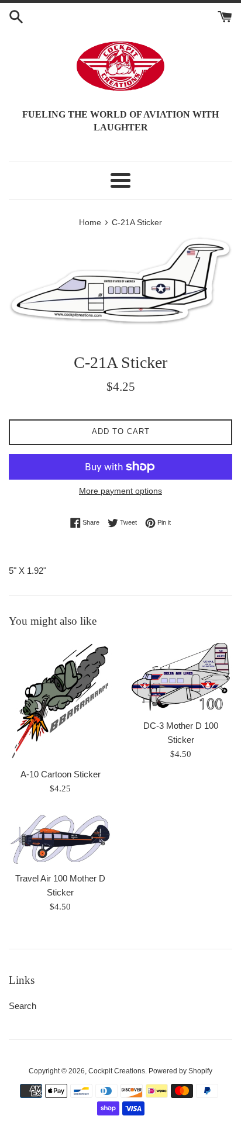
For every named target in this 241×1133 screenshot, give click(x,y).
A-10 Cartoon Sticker (60, 774)
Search (22, 1006)
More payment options (120, 490)
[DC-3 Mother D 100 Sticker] (180, 676)
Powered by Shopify (180, 1071)
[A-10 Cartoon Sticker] (60, 701)
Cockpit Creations (116, 1071)
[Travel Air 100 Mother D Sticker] (60, 839)
